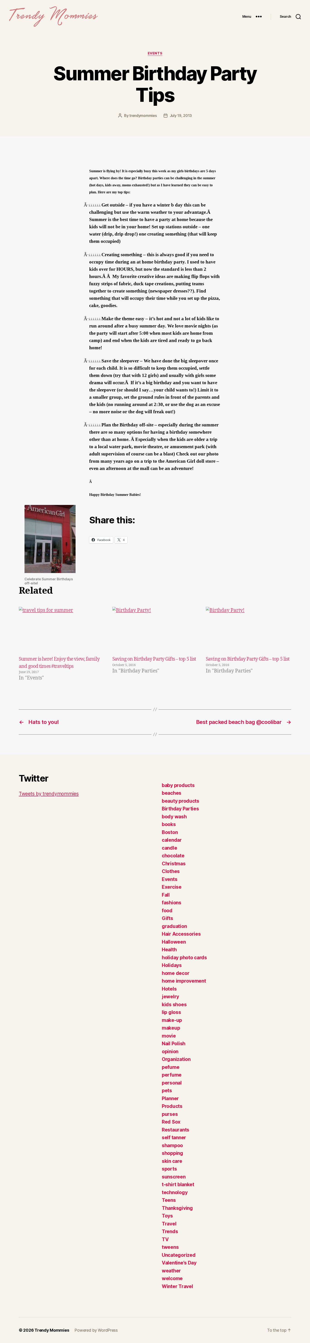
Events (155, 53)
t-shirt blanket (178, 1184)
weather (171, 1271)
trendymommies (143, 115)
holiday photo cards (184, 957)
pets (167, 1090)
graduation (174, 926)
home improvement (184, 981)
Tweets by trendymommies (49, 794)
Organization (176, 1059)
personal (172, 1083)
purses (170, 1114)
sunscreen (174, 1177)
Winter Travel (177, 1286)
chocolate (173, 855)
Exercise (172, 887)
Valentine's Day (179, 1263)
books (169, 824)
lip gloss (171, 1012)
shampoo (172, 1145)
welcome (172, 1278)
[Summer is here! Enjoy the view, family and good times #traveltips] (61, 631)
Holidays (172, 965)
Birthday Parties (180, 809)
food (167, 910)
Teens (169, 1200)
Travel (169, 1224)
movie (169, 1036)
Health (169, 949)
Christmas (174, 863)
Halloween (174, 942)
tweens (170, 1247)
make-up (172, 1020)
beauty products (180, 801)
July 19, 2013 (181, 115)
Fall (166, 895)
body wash (174, 816)
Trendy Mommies (51, 1330)
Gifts (167, 918)
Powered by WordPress (96, 1330)
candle (169, 848)
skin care (172, 1161)
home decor (175, 973)
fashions (171, 902)
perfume (172, 1075)
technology (174, 1192)
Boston (170, 832)
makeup (171, 1028)
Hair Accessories (181, 934)
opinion (170, 1051)
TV (165, 1239)
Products (172, 1106)
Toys (167, 1216)
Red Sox (171, 1122)
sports (169, 1169)
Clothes (171, 871)
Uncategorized (179, 1255)
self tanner (174, 1137)
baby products (178, 785)
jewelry (170, 996)
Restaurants (175, 1130)
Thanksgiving (177, 1208)
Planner (170, 1098)
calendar (172, 840)
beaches (171, 793)
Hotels (169, 989)
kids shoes (174, 1004)
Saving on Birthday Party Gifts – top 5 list (154, 659)
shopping (172, 1153)
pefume (170, 1067)
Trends (170, 1231)
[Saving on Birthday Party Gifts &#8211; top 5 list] (155, 631)
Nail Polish (173, 1043)
